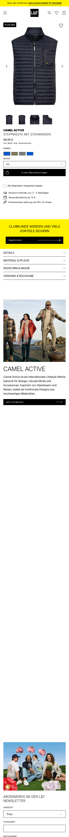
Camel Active (13, 130)
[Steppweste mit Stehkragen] (9, 120)
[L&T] (34, 13)
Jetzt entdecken (15, 402)
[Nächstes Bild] (62, 66)
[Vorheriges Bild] (6, 66)
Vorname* (9, 822)
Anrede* (8, 807)
